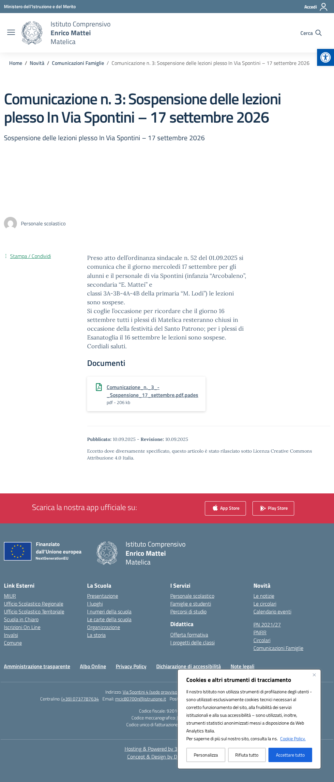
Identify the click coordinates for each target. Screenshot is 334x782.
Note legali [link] (242, 666)
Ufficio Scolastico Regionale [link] (33, 604)
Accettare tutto (290, 754)
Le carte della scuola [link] (109, 619)
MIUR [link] (10, 596)
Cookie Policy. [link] (293, 738)
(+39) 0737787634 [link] (80, 698)
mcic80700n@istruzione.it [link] (140, 698)
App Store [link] (229, 507)
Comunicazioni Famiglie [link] (278, 648)
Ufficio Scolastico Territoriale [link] (34, 611)
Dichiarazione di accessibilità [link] (188, 666)
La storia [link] (96, 635)
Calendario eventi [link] (272, 611)
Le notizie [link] (263, 596)
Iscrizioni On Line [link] (22, 627)
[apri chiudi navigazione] (11, 33)
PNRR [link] (259, 632)
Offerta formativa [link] (189, 635)
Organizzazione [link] (103, 627)
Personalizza (206, 754)
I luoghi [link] (95, 604)
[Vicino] (314, 675)
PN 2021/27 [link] (267, 624)
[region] (249, 719)
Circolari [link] (261, 640)
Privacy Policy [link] (131, 666)
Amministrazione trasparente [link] (37, 666)
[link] (325, 57)
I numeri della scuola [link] (109, 611)
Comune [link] (13, 643)
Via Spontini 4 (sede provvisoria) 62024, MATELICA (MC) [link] (176, 691)
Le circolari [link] (264, 604)
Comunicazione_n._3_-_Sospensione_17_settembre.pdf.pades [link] (152, 391)
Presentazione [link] (102, 596)
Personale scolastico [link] (192, 596)
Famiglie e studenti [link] (190, 604)
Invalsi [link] (11, 635)
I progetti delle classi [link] (192, 642)
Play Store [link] (277, 507)
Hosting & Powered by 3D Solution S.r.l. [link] (167, 749)
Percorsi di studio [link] (188, 611)
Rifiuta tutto (246, 754)
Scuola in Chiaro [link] (21, 619)
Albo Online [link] (93, 666)
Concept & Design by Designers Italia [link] (167, 756)
